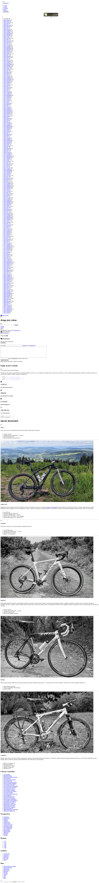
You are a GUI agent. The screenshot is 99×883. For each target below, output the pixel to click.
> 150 (4, 843)
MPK (4, 878)
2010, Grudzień (7, 259)
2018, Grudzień (7, 138)
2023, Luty (6, 74)
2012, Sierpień (6, 233)
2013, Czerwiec (7, 222)
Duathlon (5, 819)
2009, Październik (7, 277)
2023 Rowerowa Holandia (9, 779)
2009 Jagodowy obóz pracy (9, 804)
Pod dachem (6, 869)
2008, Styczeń (6, 305)
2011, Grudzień (7, 244)
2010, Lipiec (6, 266)
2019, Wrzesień (7, 127)
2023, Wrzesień (7, 65)
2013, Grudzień (7, 214)
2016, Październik (7, 170)
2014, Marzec (6, 210)
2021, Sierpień (6, 97)
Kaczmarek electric (7, 826)
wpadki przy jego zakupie (52, 507)
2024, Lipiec (6, 52)
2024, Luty (6, 59)
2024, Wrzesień (7, 49)
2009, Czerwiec (7, 283)
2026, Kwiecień (7, 25)
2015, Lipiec (6, 189)
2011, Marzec (6, 255)
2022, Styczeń (6, 91)
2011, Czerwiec (7, 252)
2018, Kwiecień (7, 148)
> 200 (4, 845)
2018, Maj (5, 147)
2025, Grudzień (7, 30)
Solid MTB (6, 832)
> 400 (4, 847)
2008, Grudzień (7, 290)
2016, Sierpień (6, 173)
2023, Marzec (6, 73)
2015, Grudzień (7, 183)
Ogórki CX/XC (7, 823)
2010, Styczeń (6, 274)
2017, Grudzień (7, 153)
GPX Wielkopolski (7, 827)
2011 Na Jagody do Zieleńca (10, 791)
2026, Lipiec (6, 21)
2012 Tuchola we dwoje (9, 788)
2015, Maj (5, 192)
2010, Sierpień (6, 265)
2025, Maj (5, 39)
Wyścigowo (6, 817)
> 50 (4, 841)
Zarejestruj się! (32, 345)
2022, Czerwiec (7, 84)
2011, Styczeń (6, 258)
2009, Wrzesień (7, 279)
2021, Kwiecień (7, 103)
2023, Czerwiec (7, 69)
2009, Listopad (6, 276)
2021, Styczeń (6, 106)
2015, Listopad (6, 184)
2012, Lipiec (6, 235)
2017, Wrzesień (7, 157)
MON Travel (6, 870)
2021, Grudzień (7, 92)
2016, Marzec (6, 179)
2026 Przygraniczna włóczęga (10, 777)
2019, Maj (5, 132)
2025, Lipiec (6, 37)
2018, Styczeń (6, 152)
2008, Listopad (6, 292)
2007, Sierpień (6, 311)
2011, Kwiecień (7, 254)
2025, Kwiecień (7, 40)
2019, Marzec (6, 135)
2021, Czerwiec (7, 100)
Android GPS (6, 853)
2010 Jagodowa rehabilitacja (10, 799)
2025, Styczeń (6, 44)
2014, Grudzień (7, 198)
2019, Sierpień (6, 128)
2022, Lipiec (6, 83)
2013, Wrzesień (7, 218)
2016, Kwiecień (7, 178)
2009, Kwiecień (7, 285)
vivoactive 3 (6, 855)
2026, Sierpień (6, 20)
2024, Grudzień (7, 46)
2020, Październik (7, 110)
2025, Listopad (6, 31)
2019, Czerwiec (7, 131)
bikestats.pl (6, 3)
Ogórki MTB (6, 822)
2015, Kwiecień (7, 193)
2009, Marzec (6, 287)
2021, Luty (6, 105)
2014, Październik (7, 201)
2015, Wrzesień (7, 187)
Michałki (5, 833)
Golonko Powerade (7, 824)
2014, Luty (6, 211)
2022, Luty (6, 90)
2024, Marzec (6, 57)
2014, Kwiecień (7, 209)
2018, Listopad (6, 139)
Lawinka (7, 333)
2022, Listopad (6, 78)
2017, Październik (7, 156)
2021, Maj (5, 101)
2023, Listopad (6, 62)
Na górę (5, 5)
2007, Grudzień (7, 306)
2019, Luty (6, 136)
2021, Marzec (6, 104)
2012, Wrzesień (7, 232)
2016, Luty (6, 180)
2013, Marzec (6, 226)
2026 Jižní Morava (7, 775)
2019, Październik (7, 126)
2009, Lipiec (6, 281)
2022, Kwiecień (7, 87)
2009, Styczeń (6, 289)
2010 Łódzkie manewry (8, 796)
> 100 (4, 842)
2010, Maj (5, 268)
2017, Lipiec (6, 160)
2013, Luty (6, 227)
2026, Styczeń (6, 29)
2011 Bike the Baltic (8, 792)
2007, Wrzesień (7, 310)
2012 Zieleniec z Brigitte (9, 790)
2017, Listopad (6, 154)
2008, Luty (6, 303)
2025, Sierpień (6, 35)
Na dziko (5, 835)
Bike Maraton (6, 830)
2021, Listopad (6, 94)
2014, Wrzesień (7, 202)
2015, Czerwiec (7, 191)
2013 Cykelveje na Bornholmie (10, 786)
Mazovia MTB (6, 831)
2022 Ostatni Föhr (7, 781)
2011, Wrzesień (7, 248)
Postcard (5, 872)
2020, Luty (6, 121)
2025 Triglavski (7, 778)
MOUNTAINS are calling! (9, 866)
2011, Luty (5, 257)
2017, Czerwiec (7, 161)
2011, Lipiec (6, 250)
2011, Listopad (6, 245)
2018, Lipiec (6, 144)
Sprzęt (4, 9)
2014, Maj (5, 208)
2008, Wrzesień (7, 294)
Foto (4, 876)
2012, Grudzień (7, 230)
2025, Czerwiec (7, 38)
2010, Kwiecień (7, 270)
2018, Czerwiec (7, 145)
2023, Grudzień (7, 61)
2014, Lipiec (6, 205)
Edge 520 (5, 859)
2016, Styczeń (6, 182)
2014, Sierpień (6, 204)
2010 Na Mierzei (7, 795)
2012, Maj (5, 237)
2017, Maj (5, 162)
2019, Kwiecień (7, 134)
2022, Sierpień (6, 82)
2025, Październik (7, 33)
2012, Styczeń (6, 243)
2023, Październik (7, 64)
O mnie (5, 7)
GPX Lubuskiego (7, 828)
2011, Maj (5, 253)
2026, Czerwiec (7, 22)
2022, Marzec (6, 88)
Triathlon (5, 820)
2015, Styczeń (6, 197)
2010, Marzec (6, 271)
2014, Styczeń (6, 213)
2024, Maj (5, 55)
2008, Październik (7, 293)
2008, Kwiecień (7, 301)
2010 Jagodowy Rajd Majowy (10, 800)
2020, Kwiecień (7, 118)
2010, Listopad (6, 261)
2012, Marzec (6, 240)
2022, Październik (7, 79)
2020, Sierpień (6, 113)
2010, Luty (6, 272)
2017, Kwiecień (7, 163)
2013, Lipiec (6, 220)
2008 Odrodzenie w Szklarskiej (10, 809)
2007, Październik (7, 309)
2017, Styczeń (6, 167)
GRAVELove (6, 818)
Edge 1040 (5, 857)
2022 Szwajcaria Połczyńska (10, 782)
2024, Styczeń (6, 60)
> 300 (4, 846)
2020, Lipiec (6, 114)
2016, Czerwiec (7, 175)
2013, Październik (7, 217)
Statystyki (5, 8)
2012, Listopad (6, 231)
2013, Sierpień (6, 219)
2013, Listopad (6, 215)
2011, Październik (7, 246)
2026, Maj (5, 24)
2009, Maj (5, 284)
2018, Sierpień (6, 143)
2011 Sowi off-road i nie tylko (10, 794)
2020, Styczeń (6, 122)
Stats (2, 326)
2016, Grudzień (7, 169)
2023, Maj (5, 70)
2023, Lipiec (6, 68)
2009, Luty (6, 288)
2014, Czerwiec (7, 206)
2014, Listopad (6, 200)
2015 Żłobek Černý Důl (8, 785)
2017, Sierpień (6, 158)
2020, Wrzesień (7, 112)
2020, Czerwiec (7, 116)
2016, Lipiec (6, 174)
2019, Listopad (6, 125)
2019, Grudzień (7, 123)
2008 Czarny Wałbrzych (9, 810)
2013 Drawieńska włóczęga (9, 787)
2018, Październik (7, 140)
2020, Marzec (6, 119)
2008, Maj (5, 300)
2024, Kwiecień (7, 56)
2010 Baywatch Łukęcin (9, 797)
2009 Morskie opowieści (9, 805)
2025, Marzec (6, 42)
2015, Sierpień (6, 188)
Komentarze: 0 (17, 330)
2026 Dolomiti (6, 774)
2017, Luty (6, 166)
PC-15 (4, 860)
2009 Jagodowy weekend (9, 807)
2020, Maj (5, 117)
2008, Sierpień (6, 296)
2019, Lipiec (6, 130)
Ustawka (5, 874)
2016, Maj (5, 176)
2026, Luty (6, 27)
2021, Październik (7, 95)
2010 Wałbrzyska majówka (9, 801)
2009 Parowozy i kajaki (8, 803)
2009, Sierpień (6, 280)
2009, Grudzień (7, 275)
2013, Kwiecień (7, 224)
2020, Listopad (6, 109)
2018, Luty (6, 151)
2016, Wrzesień (7, 171)
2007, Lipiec (6, 312)
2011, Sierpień (6, 249)
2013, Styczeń (6, 228)
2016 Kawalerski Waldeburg (10, 783)
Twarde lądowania (7, 867)
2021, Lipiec (6, 99)
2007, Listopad (6, 307)
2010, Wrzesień (7, 263)
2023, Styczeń (6, 75)
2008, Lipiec (6, 297)
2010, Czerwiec (7, 267)
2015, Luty (6, 196)
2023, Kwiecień (7, 71)
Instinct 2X (6, 856)
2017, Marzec (6, 165)
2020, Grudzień (7, 108)
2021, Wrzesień (7, 96)
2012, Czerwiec (7, 236)
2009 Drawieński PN (8, 808)
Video (4, 875)
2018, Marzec (6, 149)
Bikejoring (5, 871)
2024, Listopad (6, 47)
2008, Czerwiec (7, 298)
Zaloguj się (25, 345)
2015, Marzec (6, 195)
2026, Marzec (6, 26)
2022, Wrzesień (7, 81)
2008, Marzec (6, 302)
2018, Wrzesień (7, 141)
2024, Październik (7, 48)
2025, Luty (6, 43)
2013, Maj (5, 223)
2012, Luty (6, 241)
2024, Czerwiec (7, 53)
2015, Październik (7, 186)
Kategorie (5, 10)
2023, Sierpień (6, 66)
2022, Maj (5, 86)
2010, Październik (7, 262)
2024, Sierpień (6, 51)
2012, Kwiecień (7, 239)
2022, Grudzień (7, 77)
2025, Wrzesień (7, 34)
